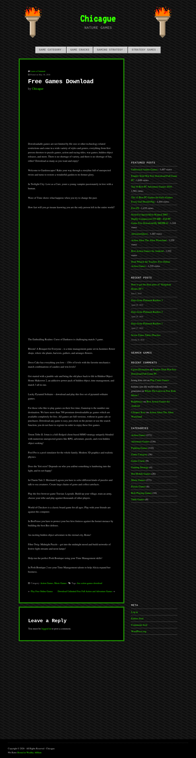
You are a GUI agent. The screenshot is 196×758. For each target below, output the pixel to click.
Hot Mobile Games (141, 473)
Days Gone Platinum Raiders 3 (147, 300)
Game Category (50, 49)
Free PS (135, 208)
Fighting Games (139, 448)
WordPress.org (138, 631)
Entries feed (137, 618)
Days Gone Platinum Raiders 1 (147, 323)
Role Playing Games (141, 493)
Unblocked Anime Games (144, 169)
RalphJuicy (137, 401)
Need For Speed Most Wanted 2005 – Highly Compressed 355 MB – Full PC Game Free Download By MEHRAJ (151, 219)
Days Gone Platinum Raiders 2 (147, 311)
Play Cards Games (159, 380)
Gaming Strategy (110, 49)
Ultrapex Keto (138, 412)
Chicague (98, 18)
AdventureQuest (139, 233)
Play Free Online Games (42, 591)
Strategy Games (144, 49)
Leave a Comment (38, 71)
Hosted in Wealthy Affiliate (29, 752)
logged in (46, 628)
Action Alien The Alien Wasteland (149, 240)
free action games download (89, 583)
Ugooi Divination (140, 369)
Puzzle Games (138, 486)
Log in (134, 612)
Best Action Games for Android (147, 251)
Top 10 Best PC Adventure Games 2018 (151, 186)
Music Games (60, 583)
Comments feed (139, 624)
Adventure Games (140, 441)
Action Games (46, 583)
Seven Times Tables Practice (146, 335)
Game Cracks (79, 49)
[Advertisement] (71, 118)
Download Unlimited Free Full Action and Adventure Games (85, 591)
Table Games (138, 499)
